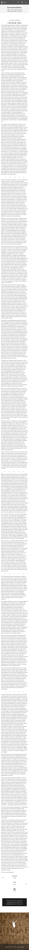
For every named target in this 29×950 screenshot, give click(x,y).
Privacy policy (20, 947)
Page (14, 877)
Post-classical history (16, 9)
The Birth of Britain (12, 11)
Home (8, 9)
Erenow (7, 947)
